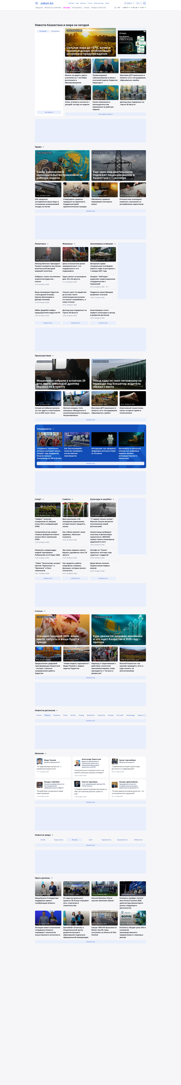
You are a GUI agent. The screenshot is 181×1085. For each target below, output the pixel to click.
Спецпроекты (44, 429)
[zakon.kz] (47, 3)
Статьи (90, 3)
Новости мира (43, 835)
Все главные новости (105, 114)
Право (107, 3)
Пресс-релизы (42, 878)
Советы (67, 499)
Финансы (83, 3)
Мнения (39, 753)
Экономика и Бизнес (101, 243)
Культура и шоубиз (100, 499)
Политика (71, 3)
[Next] (144, 715)
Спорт (38, 499)
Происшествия (99, 3)
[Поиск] (144, 3)
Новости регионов (45, 710)
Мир (77, 3)
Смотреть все (90, 211)
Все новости (49, 112)
